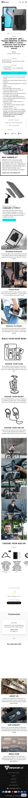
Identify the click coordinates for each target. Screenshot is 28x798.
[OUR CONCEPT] (14, 715)
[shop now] (14, 468)
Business (14, 782)
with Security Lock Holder (18, 61)
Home (13, 36)
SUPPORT (13, 779)
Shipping (9, 53)
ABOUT (14, 775)
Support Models (14, 120)
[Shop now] (14, 509)
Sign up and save (13, 772)
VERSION (14, 58)
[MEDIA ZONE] (14, 744)
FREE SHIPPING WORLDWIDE (14, 122)
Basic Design (7, 61)
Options (14, 65)
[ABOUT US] (14, 686)
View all (13, 547)
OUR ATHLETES (13, 785)
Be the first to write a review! (14, 602)
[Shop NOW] (14, 489)
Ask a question (14, 125)
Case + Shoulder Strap (17, 68)
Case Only (7, 68)
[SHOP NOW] (14, 448)
